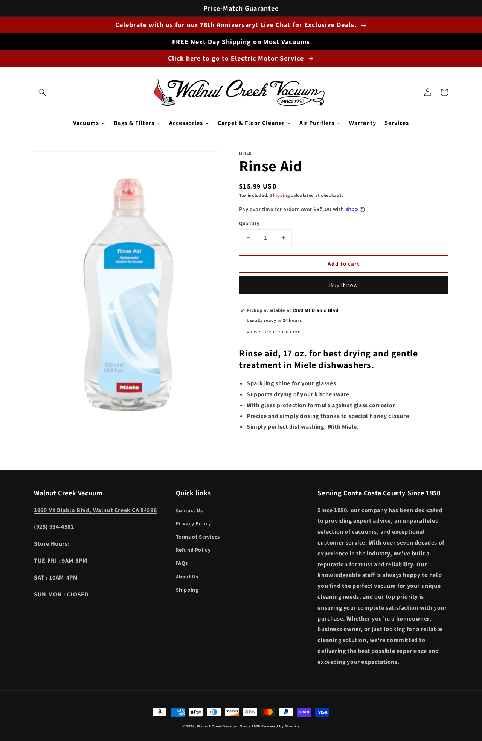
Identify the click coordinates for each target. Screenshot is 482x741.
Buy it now (343, 285)
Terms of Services (198, 536)
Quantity (249, 223)
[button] (42, 92)
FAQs (182, 563)
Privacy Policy (193, 523)
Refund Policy (193, 549)
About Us (187, 576)
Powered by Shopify (280, 726)
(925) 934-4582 (54, 527)
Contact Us (189, 510)
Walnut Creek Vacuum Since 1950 (228, 726)
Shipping (280, 195)
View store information (273, 331)
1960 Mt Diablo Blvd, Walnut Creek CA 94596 (95, 510)
